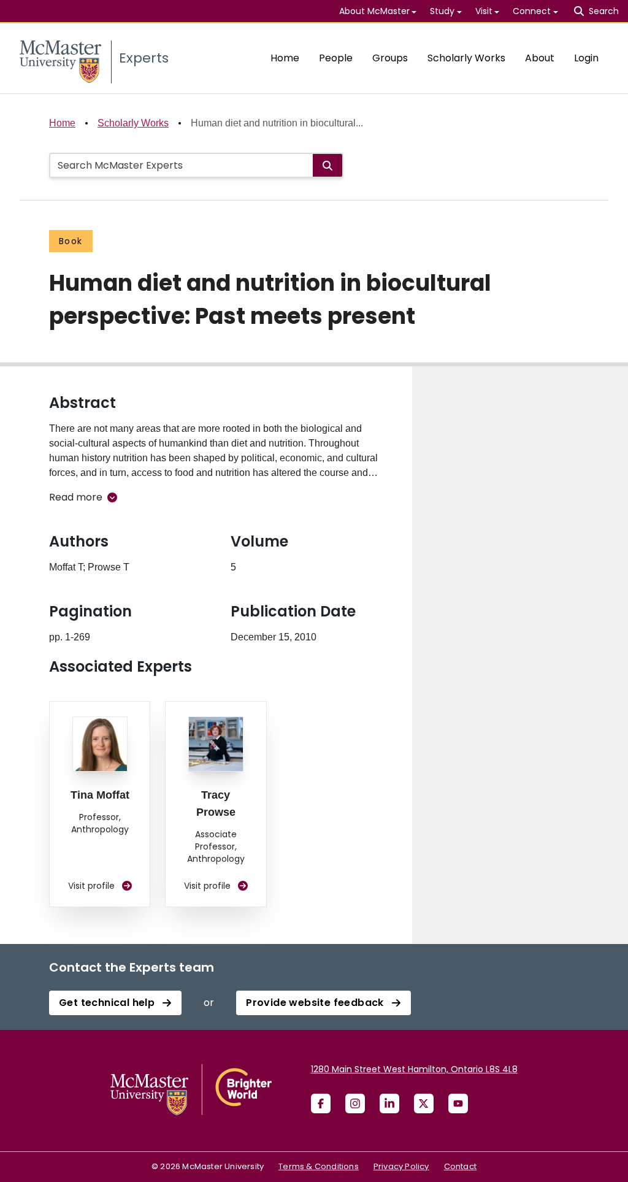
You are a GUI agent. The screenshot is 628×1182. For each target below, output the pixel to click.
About (539, 58)
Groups (390, 58)
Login (586, 58)
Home (284, 58)
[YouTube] (458, 1103)
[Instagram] (355, 1103)
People (336, 58)
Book (71, 241)
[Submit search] (327, 165)
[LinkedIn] (389, 1103)
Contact (460, 1166)
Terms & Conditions (318, 1166)
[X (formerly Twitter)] (424, 1103)
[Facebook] (321, 1103)
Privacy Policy (401, 1166)
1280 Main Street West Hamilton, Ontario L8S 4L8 (414, 1069)
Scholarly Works (466, 58)
